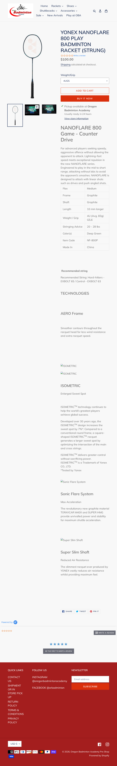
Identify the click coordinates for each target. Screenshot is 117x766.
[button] (105, 633)
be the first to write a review (58, 651)
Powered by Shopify (99, 755)
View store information (76, 118)
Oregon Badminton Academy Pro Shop (90, 751)
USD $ (14, 743)
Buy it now (85, 98)
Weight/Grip (68, 75)
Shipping (65, 64)
